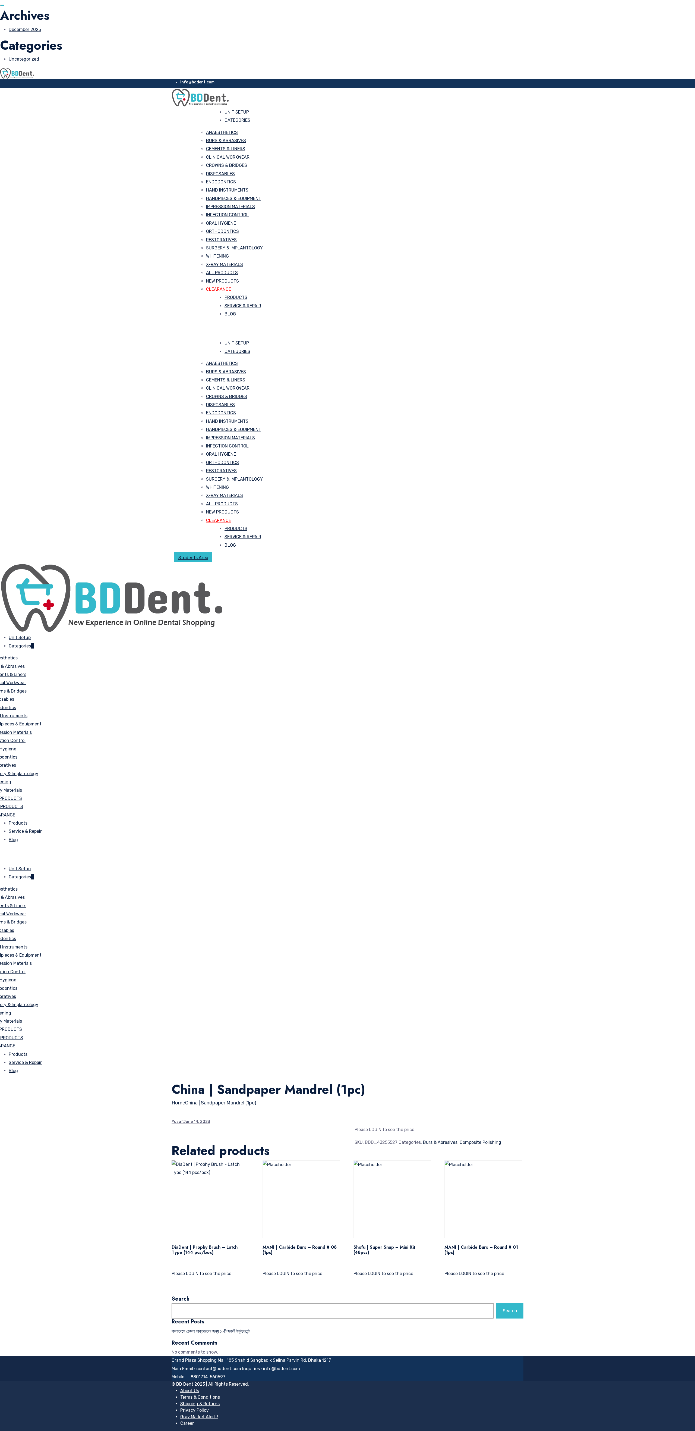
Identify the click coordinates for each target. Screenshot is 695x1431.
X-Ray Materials (224, 264)
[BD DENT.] (17, 73)
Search (180, 1299)
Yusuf (177, 1121)
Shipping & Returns (200, 1403)
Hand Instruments (227, 190)
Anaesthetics (222, 132)
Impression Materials (230, 206)
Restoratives (221, 239)
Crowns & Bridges (226, 165)
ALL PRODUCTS (222, 272)
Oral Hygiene (221, 223)
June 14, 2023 (196, 1121)
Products (236, 297)
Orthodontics (222, 231)
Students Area (193, 557)
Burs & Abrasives (226, 140)
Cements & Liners (225, 148)
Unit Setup (237, 112)
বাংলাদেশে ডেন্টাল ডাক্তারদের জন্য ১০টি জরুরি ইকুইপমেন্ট (211, 1331)
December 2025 (25, 29)
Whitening (217, 256)
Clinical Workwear (227, 157)
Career (187, 1423)
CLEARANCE (218, 289)
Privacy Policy (194, 1410)
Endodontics (221, 181)
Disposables (220, 173)
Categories (237, 120)
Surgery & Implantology (234, 247)
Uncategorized (24, 59)
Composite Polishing (480, 1142)
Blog (230, 314)
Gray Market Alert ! (199, 1416)
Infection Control (227, 214)
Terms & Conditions (200, 1397)
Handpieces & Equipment (233, 198)
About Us (189, 1390)
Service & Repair (243, 305)
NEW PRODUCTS (222, 281)
